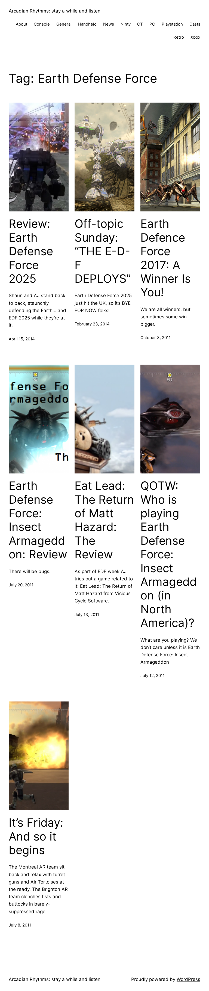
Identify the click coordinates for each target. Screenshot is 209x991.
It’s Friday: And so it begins (36, 836)
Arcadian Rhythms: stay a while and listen (54, 11)
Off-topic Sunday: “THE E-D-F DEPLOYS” (103, 251)
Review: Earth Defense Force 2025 (31, 251)
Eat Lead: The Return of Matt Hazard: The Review (104, 520)
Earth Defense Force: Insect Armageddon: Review (38, 520)
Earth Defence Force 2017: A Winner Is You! (165, 258)
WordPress (188, 979)
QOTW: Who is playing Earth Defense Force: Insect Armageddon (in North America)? (168, 554)
